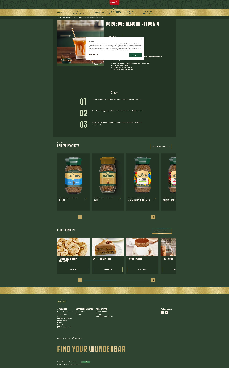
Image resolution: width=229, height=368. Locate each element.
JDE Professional (64, 327)
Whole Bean (62, 320)
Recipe (80, 17)
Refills (59, 322)
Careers (99, 314)
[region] (115, 48)
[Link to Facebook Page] (162, 312)
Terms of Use (73, 361)
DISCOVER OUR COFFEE (162, 147)
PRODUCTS (61, 12)
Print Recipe (112, 36)
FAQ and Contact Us (104, 316)
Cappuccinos (62, 314)
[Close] (142, 39)
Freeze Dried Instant (65, 312)
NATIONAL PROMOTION (148, 12)
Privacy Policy (61, 361)
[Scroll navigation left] (80, 217)
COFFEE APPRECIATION (79, 12)
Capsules (60, 325)
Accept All (135, 55)
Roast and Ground (64, 318)
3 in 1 (59, 316)
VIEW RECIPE (73, 269)
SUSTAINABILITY (97, 12)
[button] (78, 12)
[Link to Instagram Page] (166, 312)
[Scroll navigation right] (153, 217)
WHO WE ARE (130, 12)
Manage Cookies (85, 361)
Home (59, 17)
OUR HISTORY (101, 312)
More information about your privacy (122, 50)
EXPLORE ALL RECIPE (163, 231)
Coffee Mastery (82, 312)
